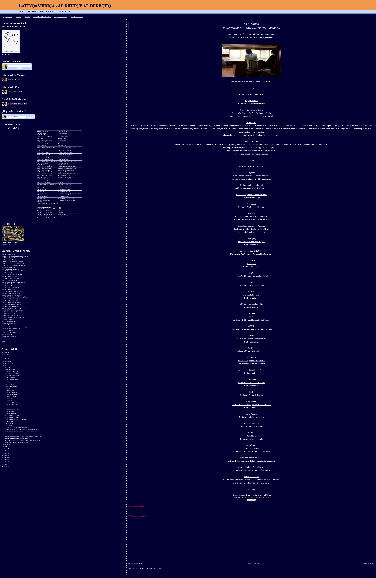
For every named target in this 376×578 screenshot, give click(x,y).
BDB (251, 392)
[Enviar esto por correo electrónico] (248, 500)
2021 (5, 451)
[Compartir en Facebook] (253, 500)
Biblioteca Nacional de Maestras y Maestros (251, 176)
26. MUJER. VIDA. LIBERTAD (13, 374)
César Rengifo (251, 414)
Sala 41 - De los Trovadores (9, 284)
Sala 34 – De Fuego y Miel (43, 143)
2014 (5, 455)
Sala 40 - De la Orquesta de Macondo (12, 282)
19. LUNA (7, 388)
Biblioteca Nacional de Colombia (251, 382)
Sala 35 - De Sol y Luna (8, 280)
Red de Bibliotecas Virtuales (251, 110)
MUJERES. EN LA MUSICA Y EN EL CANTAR (17, 428)
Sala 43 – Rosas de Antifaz (43, 152)
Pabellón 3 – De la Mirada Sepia (44, 212)
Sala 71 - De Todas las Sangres (44, 165)
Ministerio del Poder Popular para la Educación (251, 404)
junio (7, 367)
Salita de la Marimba (41, 189)
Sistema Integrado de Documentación (251, 194)
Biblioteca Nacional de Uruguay (251, 207)
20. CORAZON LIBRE (11, 386)
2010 (5, 464)
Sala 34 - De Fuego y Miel (9, 278)
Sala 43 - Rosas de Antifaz (9, 288)
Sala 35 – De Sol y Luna (42, 145)
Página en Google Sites (9, 244)
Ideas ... (18, 17)
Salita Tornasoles (41, 186)
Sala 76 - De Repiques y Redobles (11, 310)
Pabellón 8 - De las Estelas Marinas (45, 216)
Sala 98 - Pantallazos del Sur (10, 315)
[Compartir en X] (251, 500)
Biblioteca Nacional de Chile (251, 304)
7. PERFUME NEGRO (11, 413)
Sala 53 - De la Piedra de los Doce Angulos (14, 297)
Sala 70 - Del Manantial (8, 299)
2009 (5, 466)
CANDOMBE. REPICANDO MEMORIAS (16, 434)
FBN (251, 273)
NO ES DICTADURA (10, 369)
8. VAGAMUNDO (9, 411)
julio (6, 365)
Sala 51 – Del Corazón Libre (43, 158)
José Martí (251, 436)
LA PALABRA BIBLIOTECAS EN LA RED (16, 438)
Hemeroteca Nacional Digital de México (251, 467)
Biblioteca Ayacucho (251, 423)
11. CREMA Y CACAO (11, 405)
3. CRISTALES (9, 421)
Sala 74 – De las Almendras (43, 170)
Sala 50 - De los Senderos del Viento (12, 291)
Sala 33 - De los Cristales (9, 276)
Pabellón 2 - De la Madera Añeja (11, 258)
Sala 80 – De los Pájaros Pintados (45, 175)
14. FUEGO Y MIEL (10, 398)
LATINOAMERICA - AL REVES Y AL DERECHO (65, 5)
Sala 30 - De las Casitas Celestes (11, 271)
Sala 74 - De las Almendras (9, 306)
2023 (5, 359)
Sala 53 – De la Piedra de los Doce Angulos (47, 161)
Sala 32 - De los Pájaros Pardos (10, 275)
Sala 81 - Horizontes (41, 177)
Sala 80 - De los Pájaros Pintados (11, 312)
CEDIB (251, 326)
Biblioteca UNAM (251, 448)
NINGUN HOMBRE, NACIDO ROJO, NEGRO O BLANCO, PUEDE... (23, 440)
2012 (5, 460)
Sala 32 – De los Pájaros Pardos (44, 140)
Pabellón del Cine (77, 17)
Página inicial (7, 17)
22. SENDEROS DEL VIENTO (13, 382)
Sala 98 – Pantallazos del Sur (43, 179)
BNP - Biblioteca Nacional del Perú (251, 339)
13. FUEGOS (8, 401)
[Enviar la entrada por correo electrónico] (270, 495)
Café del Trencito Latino (42, 203)
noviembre (8, 363)
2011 (5, 462)
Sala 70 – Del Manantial (42, 163)
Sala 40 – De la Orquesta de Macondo (46, 147)
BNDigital (251, 263)
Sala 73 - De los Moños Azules (10, 304)
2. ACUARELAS (9, 423)
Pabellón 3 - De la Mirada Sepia (11, 260)
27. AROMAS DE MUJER (12, 371)
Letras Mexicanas (251, 476)
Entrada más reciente (135, 563)
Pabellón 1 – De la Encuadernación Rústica (47, 209)
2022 (5, 449)
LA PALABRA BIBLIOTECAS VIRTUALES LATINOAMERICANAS (251, 26)
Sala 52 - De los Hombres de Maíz (11, 295)
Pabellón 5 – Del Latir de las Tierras (45, 214)
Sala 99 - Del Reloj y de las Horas (11, 317)
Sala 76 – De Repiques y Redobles (45, 173)
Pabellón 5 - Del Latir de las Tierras (12, 262)
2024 (5, 357)
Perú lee (251, 348)
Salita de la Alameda (41, 198)
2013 (5, 457)
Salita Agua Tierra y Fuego (9, 319)
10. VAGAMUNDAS (10, 407)
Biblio (251, 282)
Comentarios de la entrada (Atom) (149, 568)
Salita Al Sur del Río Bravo (43, 187)
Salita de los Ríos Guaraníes (43, 200)
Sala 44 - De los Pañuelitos (9, 289)
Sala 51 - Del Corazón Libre (10, 293)
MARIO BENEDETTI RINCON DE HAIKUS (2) (17, 442)
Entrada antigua (369, 563)
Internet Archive (251, 141)
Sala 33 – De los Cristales (43, 142)
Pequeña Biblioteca (60, 17)
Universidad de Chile (251, 295)
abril (6, 446)
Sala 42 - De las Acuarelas (9, 286)
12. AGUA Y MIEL (10, 403)
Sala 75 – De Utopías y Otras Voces (45, 172)
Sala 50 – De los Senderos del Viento (45, 156)
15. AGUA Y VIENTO (10, 396)
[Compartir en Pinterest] (255, 500)
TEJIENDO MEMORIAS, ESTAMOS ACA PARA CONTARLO (21, 432)
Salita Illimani (40, 195)
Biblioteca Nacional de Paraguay (251, 241)
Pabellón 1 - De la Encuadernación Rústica (255, 497)
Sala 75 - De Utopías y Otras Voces (12, 308)
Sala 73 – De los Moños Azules (44, 168)
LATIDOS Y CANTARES (42, 17)
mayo (7, 444)
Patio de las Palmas (41, 133)
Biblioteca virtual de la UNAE (251, 251)
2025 (5, 354)
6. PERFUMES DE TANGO (12, 415)
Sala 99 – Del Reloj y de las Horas (45, 180)
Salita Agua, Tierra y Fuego (43, 182)
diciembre (8, 361)
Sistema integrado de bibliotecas (251, 360)
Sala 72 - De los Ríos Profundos (11, 302)
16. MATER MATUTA (11, 394)
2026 (5, 352)
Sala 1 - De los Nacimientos (9, 269)
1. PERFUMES (9, 426)
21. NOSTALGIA (9, 384)
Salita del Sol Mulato (42, 196)
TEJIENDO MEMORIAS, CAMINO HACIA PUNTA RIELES (21, 430)
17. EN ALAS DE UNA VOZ (12, 392)
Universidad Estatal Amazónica (251, 370)
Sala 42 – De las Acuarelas (43, 150)
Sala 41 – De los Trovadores (43, 149)
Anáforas (251, 213)
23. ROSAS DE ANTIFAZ (11, 380)
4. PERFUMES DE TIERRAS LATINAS (15, 419)
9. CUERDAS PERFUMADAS (13, 409)
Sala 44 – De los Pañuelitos (43, 154)
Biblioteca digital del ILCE (251, 458)
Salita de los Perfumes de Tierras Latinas (46, 184)
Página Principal (253, 563)
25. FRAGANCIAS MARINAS (13, 376)
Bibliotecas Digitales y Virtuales (251, 226)
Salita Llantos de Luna (42, 193)
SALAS (27, 17)
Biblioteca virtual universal (251, 185)
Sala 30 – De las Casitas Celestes (44, 136)
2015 (5, 453)
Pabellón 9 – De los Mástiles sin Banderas (46, 217)
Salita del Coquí (40, 191)
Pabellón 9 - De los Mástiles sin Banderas (13, 265)
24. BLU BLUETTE (10, 378)
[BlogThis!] (249, 500)
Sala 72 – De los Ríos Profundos (44, 166)
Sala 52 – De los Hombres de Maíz (45, 159)
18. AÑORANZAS (9, 390)
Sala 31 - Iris (40, 138)
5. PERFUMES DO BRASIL (12, 417)
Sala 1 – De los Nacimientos (43, 135)
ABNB (251, 317)
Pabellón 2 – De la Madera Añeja (44, 210)
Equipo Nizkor (251, 100)
